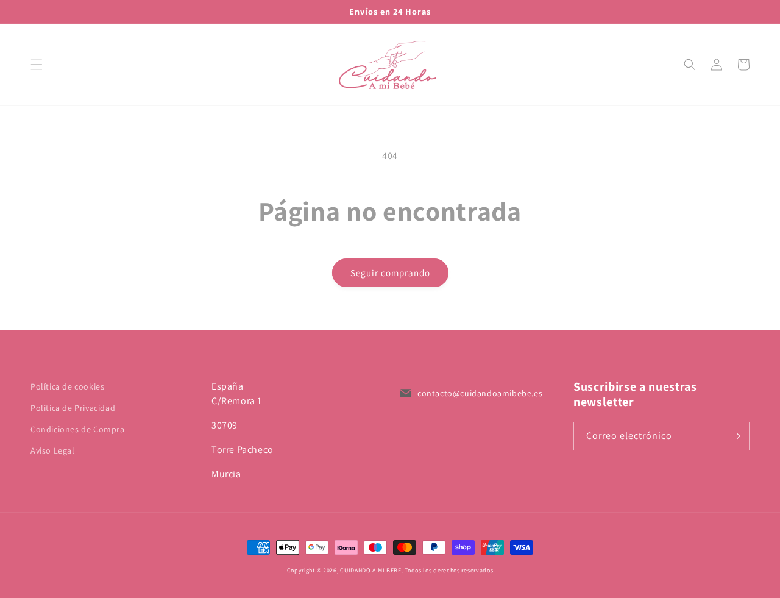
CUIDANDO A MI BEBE (371, 570)
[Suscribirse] (735, 436)
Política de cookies (67, 386)
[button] (36, 64)
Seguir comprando (390, 273)
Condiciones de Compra (77, 429)
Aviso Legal (52, 450)
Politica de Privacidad (72, 407)
